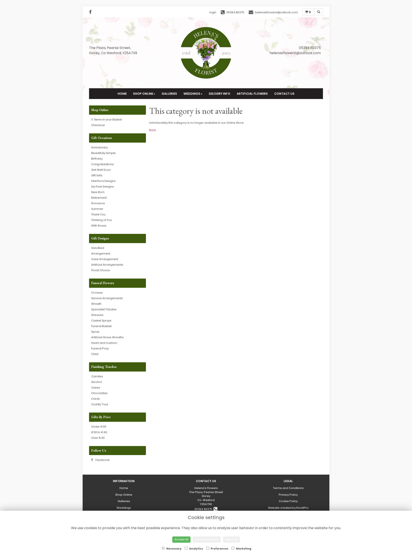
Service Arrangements (107, 298)
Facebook (102, 460)
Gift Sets (96, 175)
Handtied (97, 248)
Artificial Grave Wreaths (107, 337)
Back (152, 130)
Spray (95, 332)
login (212, 12)
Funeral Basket (101, 326)
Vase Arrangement (104, 259)
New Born (98, 192)
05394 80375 (204, 509)
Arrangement (100, 253)
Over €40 (98, 438)
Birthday (97, 159)
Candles (97, 376)
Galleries (169, 93)
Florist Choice (100, 270)
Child (94, 354)
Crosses (97, 293)
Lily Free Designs (102, 186)
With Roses (98, 226)
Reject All (231, 539)
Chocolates (99, 393)
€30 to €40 (99, 432)
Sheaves (97, 315)
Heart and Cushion (104, 343)
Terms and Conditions (288, 488)
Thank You (98, 214)
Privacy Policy (288, 495)
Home (122, 93)
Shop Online (143, 93)
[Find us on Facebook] (91, 12)
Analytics (196, 548)
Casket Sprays (101, 320)
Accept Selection (207, 539)
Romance (98, 203)
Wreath (96, 304)
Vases (95, 387)
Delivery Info (219, 93)
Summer (97, 209)
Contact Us (284, 93)
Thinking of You (101, 220)
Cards (95, 399)
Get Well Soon (101, 170)
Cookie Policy (288, 501)
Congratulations (102, 164)
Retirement (99, 198)
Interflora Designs (103, 181)
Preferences (219, 548)
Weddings (191, 93)
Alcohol (96, 382)
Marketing (243, 548)
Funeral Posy (100, 348)
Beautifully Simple (103, 153)
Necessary (174, 548)
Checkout (98, 125)
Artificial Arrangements (107, 265)
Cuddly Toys (99, 404)
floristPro (302, 508)
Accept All (181, 539)
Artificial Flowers (252, 93)
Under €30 (98, 427)
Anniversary (99, 147)
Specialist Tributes (104, 309)
